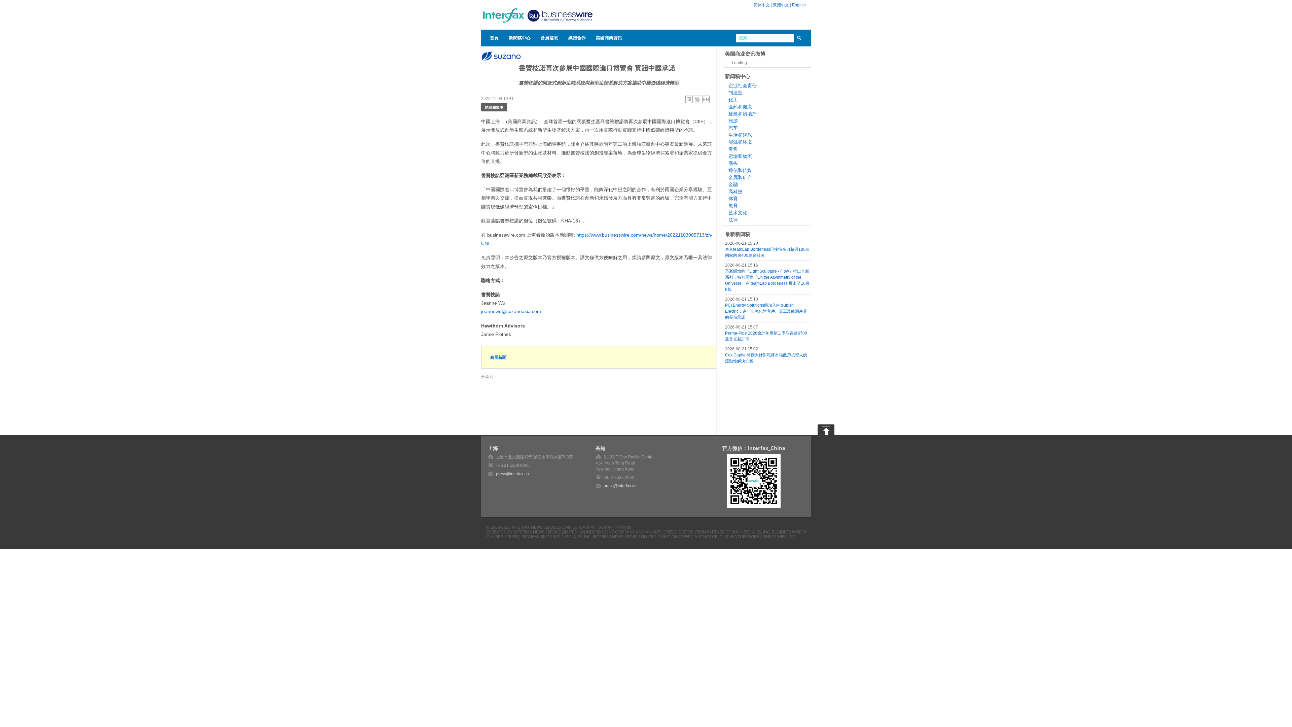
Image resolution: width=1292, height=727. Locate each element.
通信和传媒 (740, 170)
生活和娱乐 (740, 135)
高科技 (735, 191)
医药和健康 (740, 106)
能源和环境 (740, 142)
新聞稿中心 (520, 38)
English (799, 5)
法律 (733, 219)
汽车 (733, 128)
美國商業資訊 (609, 38)
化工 (733, 99)
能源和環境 (494, 107)
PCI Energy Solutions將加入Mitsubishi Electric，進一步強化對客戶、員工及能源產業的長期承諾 (766, 311)
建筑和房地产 (742, 113)
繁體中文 (781, 5)
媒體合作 (577, 38)
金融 (733, 184)
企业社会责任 (742, 85)
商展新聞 (498, 357)
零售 (733, 149)
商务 (733, 163)
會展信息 (549, 38)
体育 (733, 198)
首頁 (494, 38)
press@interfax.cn (512, 474)
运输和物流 (740, 156)
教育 (733, 205)
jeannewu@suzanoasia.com (511, 311)
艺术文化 (737, 212)
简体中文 (762, 5)
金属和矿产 (740, 177)
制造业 (735, 92)
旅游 (733, 121)
